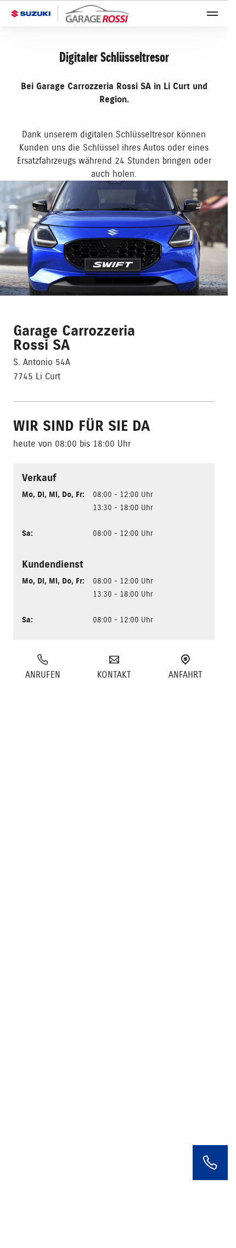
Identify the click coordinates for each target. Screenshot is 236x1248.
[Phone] (210, 1162)
